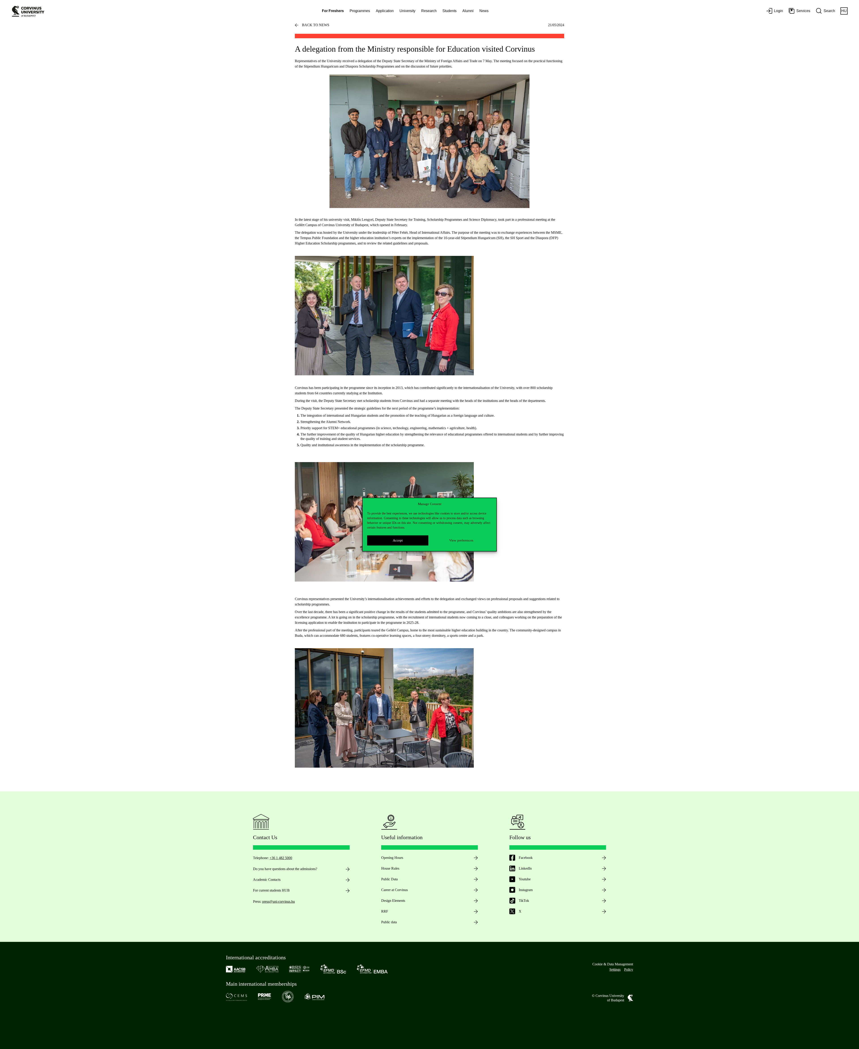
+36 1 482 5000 (281, 858)
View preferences (461, 540)
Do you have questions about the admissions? (285, 869)
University (407, 11)
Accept (398, 540)
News (484, 11)
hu (844, 11)
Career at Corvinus (394, 890)
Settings (615, 969)
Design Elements (393, 900)
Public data (389, 922)
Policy (628, 969)
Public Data (389, 879)
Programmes (360, 11)
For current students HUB (271, 890)
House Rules (390, 868)
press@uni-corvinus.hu (278, 901)
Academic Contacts (267, 879)
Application (385, 11)
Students (449, 11)
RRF (384, 911)
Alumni (468, 11)
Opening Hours (392, 858)
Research (429, 11)
